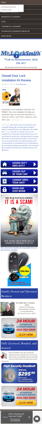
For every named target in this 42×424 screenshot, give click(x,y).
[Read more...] (17, 120)
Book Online (6, 36)
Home (3, 2)
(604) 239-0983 (28, 55)
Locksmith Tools (24, 145)
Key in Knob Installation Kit (27, 141)
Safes (3, 22)
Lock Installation (7, 143)
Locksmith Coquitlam (11, 145)
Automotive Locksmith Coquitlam (15, 31)
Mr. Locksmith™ (29, 127)
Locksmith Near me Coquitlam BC (8, 8)
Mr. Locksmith (19, 127)
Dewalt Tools (14, 125)
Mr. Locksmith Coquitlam (10, 148)
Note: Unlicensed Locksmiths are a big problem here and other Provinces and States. (19, 249)
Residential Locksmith (10, 17)
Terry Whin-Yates (21, 84)
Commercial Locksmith (11, 26)
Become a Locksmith (17, 132)
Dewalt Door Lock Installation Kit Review (15, 138)
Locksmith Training (8, 127)
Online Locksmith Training (10, 129)
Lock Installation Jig (19, 143)
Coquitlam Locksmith (18, 134)
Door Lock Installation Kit (27, 125)
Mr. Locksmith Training (25, 148)
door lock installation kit (10, 141)
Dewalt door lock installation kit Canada (25, 136)
